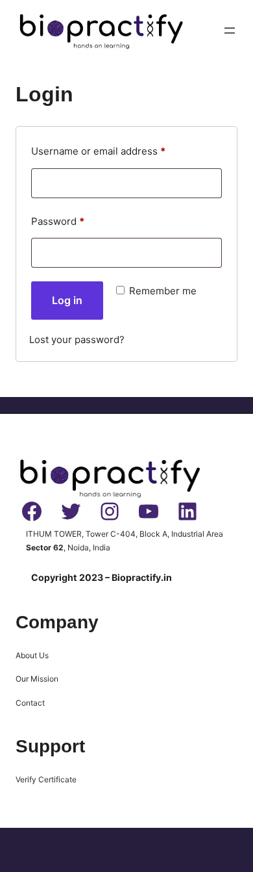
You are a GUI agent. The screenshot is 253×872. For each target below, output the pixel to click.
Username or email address (119, 150)
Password (78, 220)
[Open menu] (229, 30)
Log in (67, 300)
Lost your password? (77, 339)
